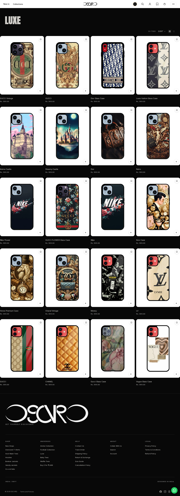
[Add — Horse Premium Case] (40, 303)
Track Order (80, 450)
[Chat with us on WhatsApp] (174, 490)
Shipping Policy (81, 454)
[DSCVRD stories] (135, 4)
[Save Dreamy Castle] (86, 110)
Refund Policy (150, 454)
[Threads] (169, 491)
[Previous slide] (49, 348)
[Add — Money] (131, 303)
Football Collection (47, 450)
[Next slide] (85, 348)
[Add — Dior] (131, 161)
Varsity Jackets (11, 465)
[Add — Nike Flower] (40, 232)
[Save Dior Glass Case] (131, 39)
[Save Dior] (131, 110)
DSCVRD (14, 491)
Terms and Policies (27, 492)
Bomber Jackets (11, 461)
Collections (18, 4)
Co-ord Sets (10, 469)
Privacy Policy (150, 446)
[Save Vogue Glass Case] (177, 322)
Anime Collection (47, 446)
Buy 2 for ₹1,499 (46, 465)
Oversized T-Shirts (12, 450)
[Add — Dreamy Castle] (85, 161)
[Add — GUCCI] (85, 91)
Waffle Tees (45, 461)
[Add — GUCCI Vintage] (40, 91)
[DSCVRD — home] (90, 4)
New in (6, 4)
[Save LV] (177, 252)
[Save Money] (131, 252)
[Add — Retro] (176, 161)
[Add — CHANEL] (85, 374)
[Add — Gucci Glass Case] (131, 374)
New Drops (9, 446)
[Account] (149, 4)
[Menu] (173, 4)
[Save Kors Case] (177, 181)
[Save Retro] (177, 110)
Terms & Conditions (153, 450)
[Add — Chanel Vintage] (85, 303)
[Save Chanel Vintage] (86, 252)
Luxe (42, 454)
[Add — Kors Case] (176, 232)
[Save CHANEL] (86, 322)
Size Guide (79, 461)
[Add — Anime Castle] (40, 161)
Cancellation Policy (82, 465)
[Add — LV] (176, 303)
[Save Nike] (131, 181)
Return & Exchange (82, 457)
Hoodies (8, 457)
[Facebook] (160, 491)
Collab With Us (116, 446)
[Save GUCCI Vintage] (41, 39)
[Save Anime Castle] (41, 110)
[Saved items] (157, 4)
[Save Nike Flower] (41, 181)
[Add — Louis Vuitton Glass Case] (176, 91)
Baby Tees (44, 457)
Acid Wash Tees (11, 454)
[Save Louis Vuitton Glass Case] (177, 39)
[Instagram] (165, 491)
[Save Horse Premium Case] (41, 252)
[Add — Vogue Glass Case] (176, 374)
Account (113, 454)
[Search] (142, 4)
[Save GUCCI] (86, 39)
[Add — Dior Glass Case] (131, 91)
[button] (162, 31)
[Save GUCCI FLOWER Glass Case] (86, 181)
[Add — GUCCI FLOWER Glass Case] (85, 232)
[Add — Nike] (131, 232)
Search (113, 450)
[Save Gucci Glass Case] (131, 322)
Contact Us (79, 446)
